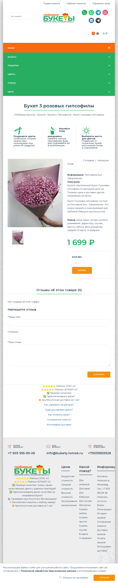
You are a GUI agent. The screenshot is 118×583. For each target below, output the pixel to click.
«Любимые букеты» (25, 114)
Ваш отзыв (15, 342)
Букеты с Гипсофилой (59, 114)
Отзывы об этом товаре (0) (59, 290)
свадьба (71, 230)
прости (71, 226)
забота (80, 226)
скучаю (99, 223)
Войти (100, 505)
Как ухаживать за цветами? (59, 404)
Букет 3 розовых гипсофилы (88, 114)
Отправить (98, 374)
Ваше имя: (15, 317)
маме (86, 220)
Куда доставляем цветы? (59, 409)
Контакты (102, 476)
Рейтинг (13, 332)
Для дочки (85, 505)
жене (79, 220)
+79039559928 (99, 453)
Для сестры (85, 501)
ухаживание (74, 223)
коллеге (103, 220)
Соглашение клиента (59, 419)
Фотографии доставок (59, 424)
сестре (94, 220)
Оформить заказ (101, 3)
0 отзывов (88, 160)
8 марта (81, 230)
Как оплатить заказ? (59, 414)
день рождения (93, 226)
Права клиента (51, 3)
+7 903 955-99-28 (21, 453)
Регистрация (104, 509)
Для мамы (84, 488)
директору (88, 223)
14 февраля (93, 230)
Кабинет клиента (76, 3)
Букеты (41, 114)
